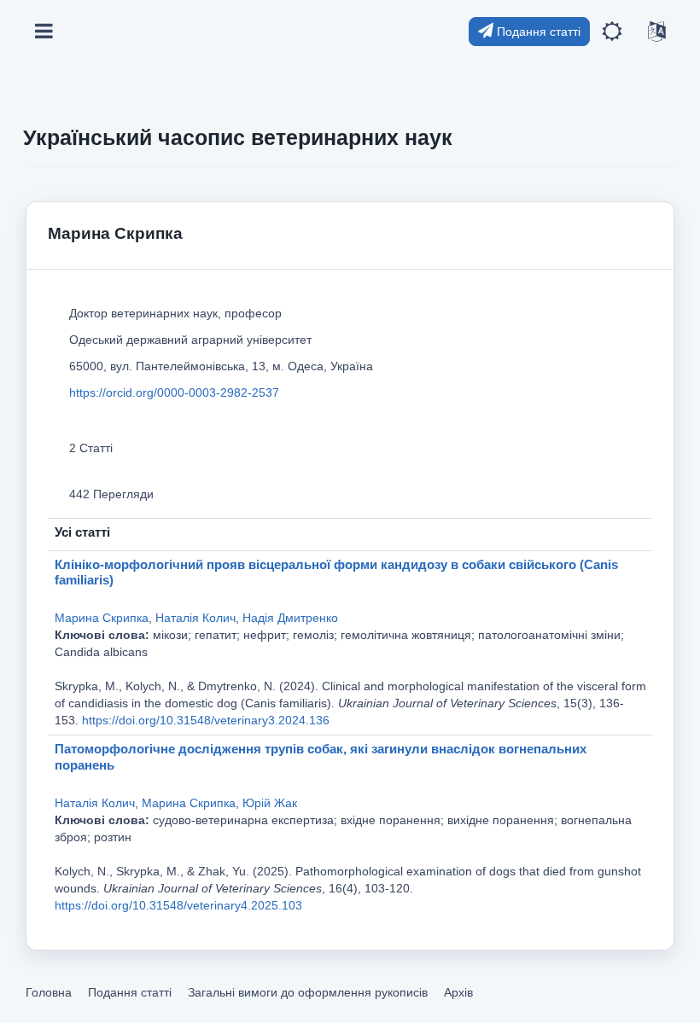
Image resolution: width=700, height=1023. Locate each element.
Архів (458, 992)
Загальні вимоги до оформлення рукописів (308, 992)
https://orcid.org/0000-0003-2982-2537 (174, 392)
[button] (612, 31)
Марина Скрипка (102, 618)
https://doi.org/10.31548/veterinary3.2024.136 (206, 720)
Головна (49, 992)
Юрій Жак (269, 803)
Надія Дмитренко (290, 618)
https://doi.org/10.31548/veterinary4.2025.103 (178, 905)
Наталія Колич (195, 618)
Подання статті (536, 31)
